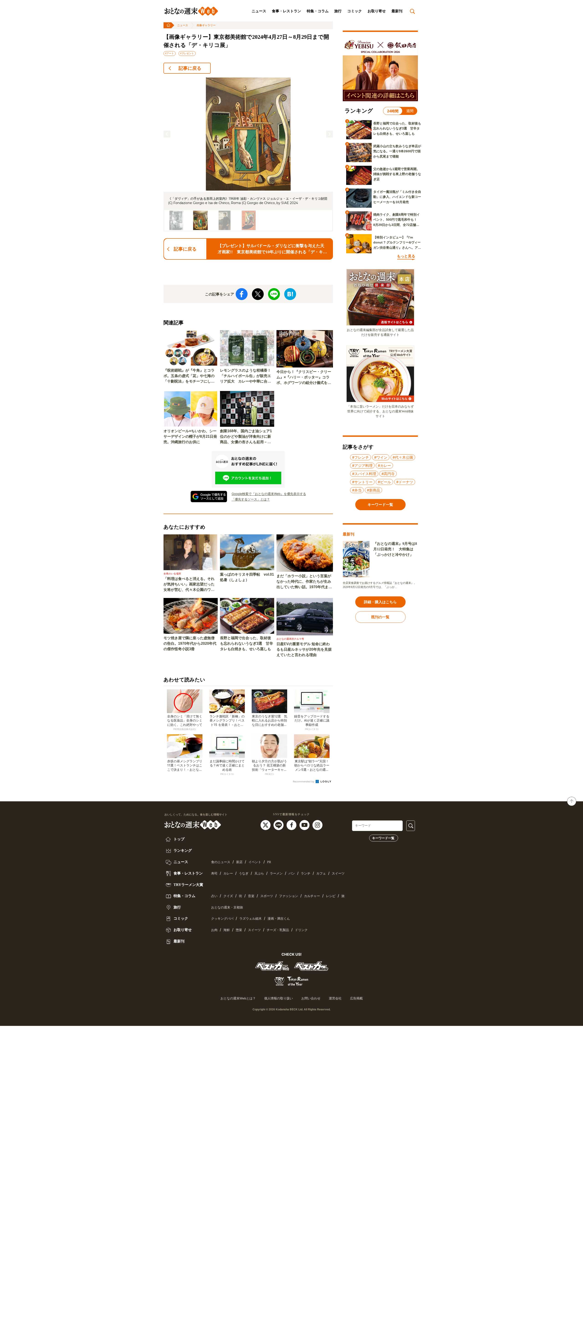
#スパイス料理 (364, 473)
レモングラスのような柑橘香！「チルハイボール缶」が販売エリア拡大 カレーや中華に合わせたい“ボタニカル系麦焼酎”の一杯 (245, 376)
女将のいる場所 (172, 573)
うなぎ (243, 873)
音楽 (251, 896)
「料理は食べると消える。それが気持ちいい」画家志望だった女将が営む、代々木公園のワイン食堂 (189, 585)
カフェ (321, 873)
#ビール (384, 482)
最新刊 (396, 11)
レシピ (330, 896)
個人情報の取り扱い (278, 998)
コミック (354, 11)
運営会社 (335, 998)
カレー (228, 873)
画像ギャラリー (206, 25)
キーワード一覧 (383, 838)
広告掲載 (356, 998)
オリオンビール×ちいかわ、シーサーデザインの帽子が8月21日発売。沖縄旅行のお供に (190, 436)
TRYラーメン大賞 (188, 885)
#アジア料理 (362, 465)
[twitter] (266, 825)
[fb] (292, 825)
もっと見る (406, 256)
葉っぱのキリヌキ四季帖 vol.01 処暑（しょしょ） (247, 577)
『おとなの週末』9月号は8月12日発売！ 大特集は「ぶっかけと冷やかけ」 (395, 549)
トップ (178, 839)
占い (214, 896)
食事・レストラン (286, 11)
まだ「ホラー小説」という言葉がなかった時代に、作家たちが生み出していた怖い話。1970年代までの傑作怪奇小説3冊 (304, 582)
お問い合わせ (310, 998)
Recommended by (304, 781)
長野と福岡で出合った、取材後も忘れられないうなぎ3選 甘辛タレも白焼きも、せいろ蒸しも (246, 643)
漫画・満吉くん (279, 918)
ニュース (259, 11)
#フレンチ (360, 457)
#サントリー (362, 482)
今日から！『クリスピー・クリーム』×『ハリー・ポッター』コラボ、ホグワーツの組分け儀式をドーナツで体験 (303, 378)
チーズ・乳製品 (278, 930)
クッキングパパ (222, 918)
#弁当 (357, 490)
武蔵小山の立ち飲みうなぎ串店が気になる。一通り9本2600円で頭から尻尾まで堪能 (397, 151)
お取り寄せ (377, 11)
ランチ (305, 873)
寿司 (214, 873)
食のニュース (220, 862)
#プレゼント (187, 53)
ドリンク (301, 930)
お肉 (214, 930)
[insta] (317, 825)
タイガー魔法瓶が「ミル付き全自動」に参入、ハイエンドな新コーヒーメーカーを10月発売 (397, 197)
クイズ (228, 896)
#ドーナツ (404, 482)
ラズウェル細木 (250, 918)
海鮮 (226, 930)
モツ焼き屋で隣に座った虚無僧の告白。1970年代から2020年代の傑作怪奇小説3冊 (190, 643)
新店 (239, 862)
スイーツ (338, 873)
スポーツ (266, 896)
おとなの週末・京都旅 (227, 907)
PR (269, 862)
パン (292, 873)
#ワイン (380, 457)
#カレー (384, 465)
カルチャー (312, 896)
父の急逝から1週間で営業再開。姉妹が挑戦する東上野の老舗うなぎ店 (397, 174)
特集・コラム (318, 11)
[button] (167, 134)
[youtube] (305, 825)
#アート (169, 53)
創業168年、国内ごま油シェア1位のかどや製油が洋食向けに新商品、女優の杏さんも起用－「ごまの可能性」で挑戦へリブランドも (246, 437)
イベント (254, 862)
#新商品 (373, 490)
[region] (248, 154)
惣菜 (239, 930)
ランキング (182, 850)
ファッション (288, 896)
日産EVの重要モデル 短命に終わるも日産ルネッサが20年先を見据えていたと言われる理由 (304, 649)
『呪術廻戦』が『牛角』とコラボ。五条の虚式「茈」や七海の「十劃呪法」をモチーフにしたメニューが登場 (189, 376)
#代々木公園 (403, 457)
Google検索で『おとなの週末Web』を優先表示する (269, 494)
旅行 (338, 11)
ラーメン (276, 873)
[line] (279, 825)
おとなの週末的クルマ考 (290, 638)
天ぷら (259, 873)
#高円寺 (388, 473)
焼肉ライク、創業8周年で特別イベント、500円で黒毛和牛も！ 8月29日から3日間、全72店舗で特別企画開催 (396, 220)
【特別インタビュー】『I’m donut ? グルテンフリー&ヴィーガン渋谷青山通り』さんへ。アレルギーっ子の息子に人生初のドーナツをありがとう (397, 242)
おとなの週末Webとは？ (238, 998)
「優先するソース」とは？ (251, 499)
